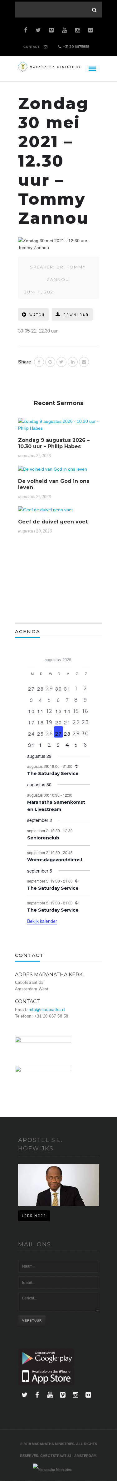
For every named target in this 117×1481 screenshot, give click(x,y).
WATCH (37, 315)
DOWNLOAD (76, 315)
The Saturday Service (53, 773)
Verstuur (32, 1320)
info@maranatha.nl (47, 1009)
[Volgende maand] (86, 658)
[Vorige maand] (31, 658)
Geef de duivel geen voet (53, 522)
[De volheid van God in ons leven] (52, 471)
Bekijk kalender (42, 921)
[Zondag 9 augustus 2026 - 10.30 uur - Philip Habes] (58, 427)
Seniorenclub (43, 838)
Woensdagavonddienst (55, 860)
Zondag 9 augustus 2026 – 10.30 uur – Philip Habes (54, 443)
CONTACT (31, 46)
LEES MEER (34, 1215)
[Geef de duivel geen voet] (45, 512)
